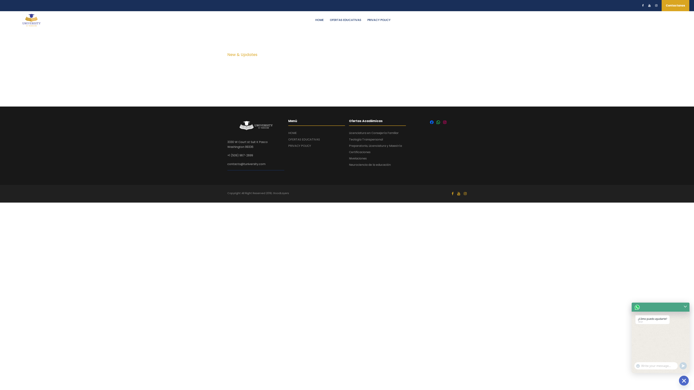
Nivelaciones (358, 158)
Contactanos (675, 5)
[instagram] (656, 5)
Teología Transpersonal (366, 139)
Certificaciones (359, 152)
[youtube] (649, 5)
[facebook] (643, 5)
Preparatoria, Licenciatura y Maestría (375, 146)
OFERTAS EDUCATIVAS (345, 20)
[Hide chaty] (684, 380)
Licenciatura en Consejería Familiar (374, 133)
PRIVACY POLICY (379, 20)
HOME (319, 20)
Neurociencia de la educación (370, 165)
